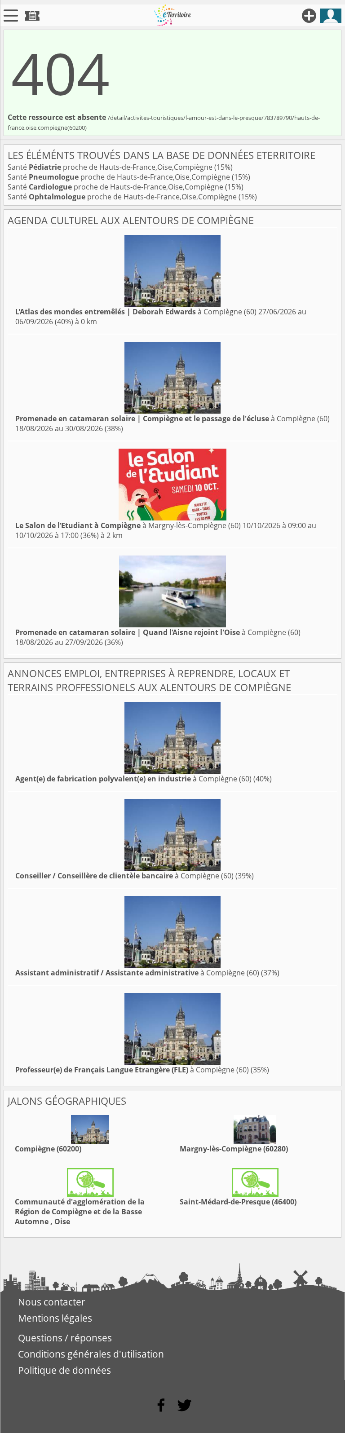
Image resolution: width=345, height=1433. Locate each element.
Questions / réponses (65, 1338)
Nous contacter (51, 1302)
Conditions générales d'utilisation (91, 1354)
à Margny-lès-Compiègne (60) (128, 525)
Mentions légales (55, 1318)
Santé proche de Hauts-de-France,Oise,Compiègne (111, 167)
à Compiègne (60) (136, 312)
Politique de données (64, 1370)
